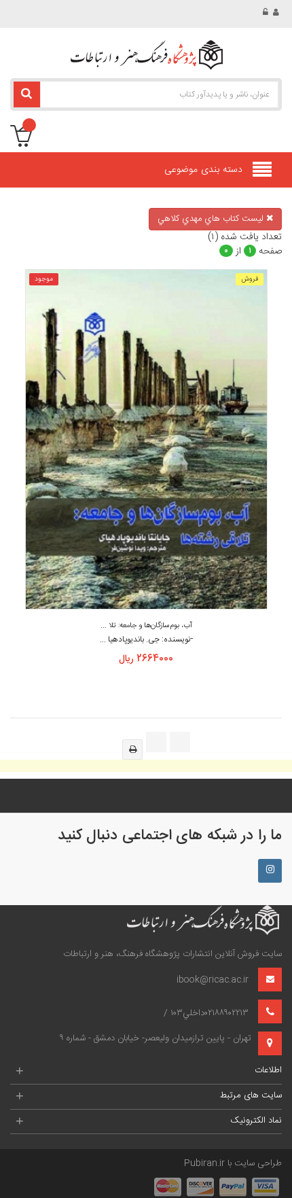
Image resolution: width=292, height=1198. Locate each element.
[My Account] (277, 13)
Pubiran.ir (204, 1163)
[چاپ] (132, 749)
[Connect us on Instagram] (270, 871)
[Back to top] (16, 1173)
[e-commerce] (146, 55)
